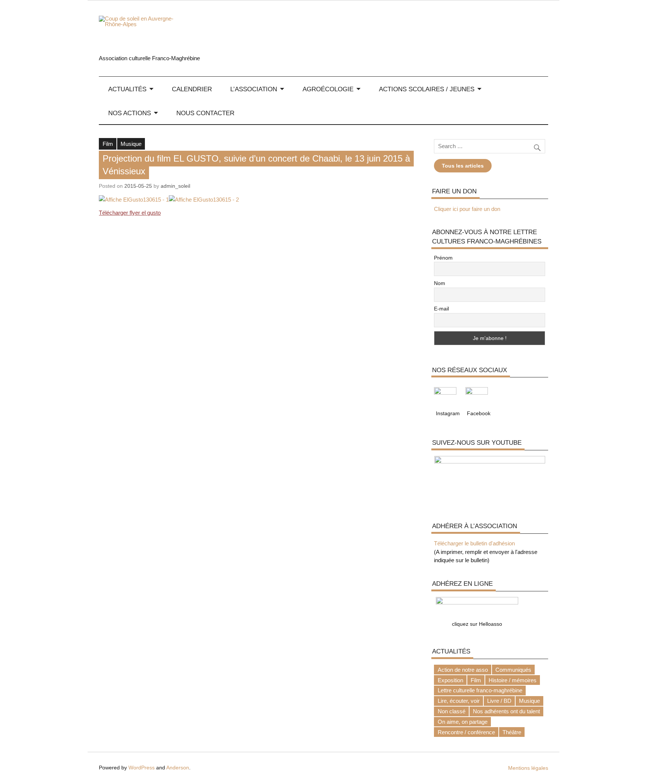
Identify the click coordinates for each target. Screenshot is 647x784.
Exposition (450, 680)
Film (108, 144)
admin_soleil (175, 186)
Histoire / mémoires (513, 680)
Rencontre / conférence (466, 732)
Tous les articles (463, 166)
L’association (253, 89)
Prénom (443, 258)
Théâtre (511, 732)
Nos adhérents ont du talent (506, 711)
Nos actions (129, 113)
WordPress (141, 768)
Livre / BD (499, 701)
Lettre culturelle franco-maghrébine (480, 690)
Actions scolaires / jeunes (426, 89)
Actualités (127, 89)
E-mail (441, 309)
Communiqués (513, 670)
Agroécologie (328, 89)
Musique (131, 144)
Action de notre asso (463, 670)
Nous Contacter (205, 113)
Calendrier (192, 89)
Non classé (451, 711)
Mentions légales (528, 768)
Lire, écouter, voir (459, 701)
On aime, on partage (462, 722)
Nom (439, 283)
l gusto (153, 212)
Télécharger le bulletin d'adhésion (474, 543)
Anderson (177, 768)
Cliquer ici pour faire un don (467, 209)
